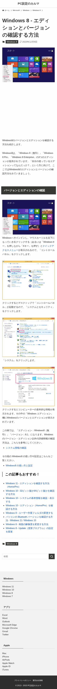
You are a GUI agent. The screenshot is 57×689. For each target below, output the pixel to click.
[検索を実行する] (52, 556)
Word (4, 618)
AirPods (6, 660)
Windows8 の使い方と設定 (19, 465)
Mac (4, 653)
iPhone (5, 657)
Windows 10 (8, 590)
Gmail (5, 631)
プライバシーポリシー (22, 680)
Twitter (5, 635)
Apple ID (6, 666)
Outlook (6, 621)
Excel (4, 615)
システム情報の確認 (16, 447)
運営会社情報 (38, 680)
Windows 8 (12, 42)
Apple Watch (8, 663)
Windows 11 (8, 586)
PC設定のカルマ (28, 3)
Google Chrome (10, 628)
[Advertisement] (28, 112)
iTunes (5, 670)
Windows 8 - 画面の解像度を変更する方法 (27, 524)
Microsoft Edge (9, 625)
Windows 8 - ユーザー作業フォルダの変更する (29, 513)
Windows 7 (7, 596)
